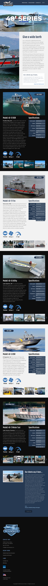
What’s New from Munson (9, 553)
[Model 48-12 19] (40, 164)
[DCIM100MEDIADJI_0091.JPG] (19, 164)
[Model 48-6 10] (19, 317)
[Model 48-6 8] (40, 317)
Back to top (29, 511)
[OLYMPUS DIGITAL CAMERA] (19, 459)
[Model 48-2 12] (40, 459)
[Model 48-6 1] (8, 317)
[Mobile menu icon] (43, 3)
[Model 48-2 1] (8, 459)
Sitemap (5, 563)
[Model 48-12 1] (8, 164)
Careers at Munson (7, 555)
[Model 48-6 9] (29, 317)
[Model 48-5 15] (19, 391)
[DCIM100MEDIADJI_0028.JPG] (29, 164)
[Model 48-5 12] (40, 391)
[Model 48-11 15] (19, 244)
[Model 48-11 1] (8, 244)
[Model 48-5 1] (8, 391)
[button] (1, 164)
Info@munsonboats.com (8, 547)
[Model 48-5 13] (29, 391)
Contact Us (5, 560)
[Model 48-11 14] (29, 244)
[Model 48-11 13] (40, 244)
